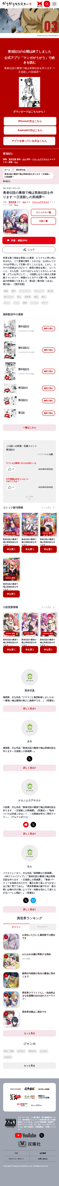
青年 (13, 291)
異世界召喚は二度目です (34, 1012)
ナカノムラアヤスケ (40, 159)
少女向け (8, 1057)
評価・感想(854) (19, 240)
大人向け (44, 1051)
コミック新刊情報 (13, 507)
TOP (16, 1153)
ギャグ (45, 303)
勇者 (6, 291)
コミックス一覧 (43, 212)
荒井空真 (12, 159)
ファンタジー (25, 291)
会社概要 (43, 1153)
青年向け (32, 1051)
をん (16, 162)
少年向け (21, 1051)
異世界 (28, 297)
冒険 (25, 303)
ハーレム (34, 303)
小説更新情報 (10, 607)
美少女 (50, 291)
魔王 (36, 297)
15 (13, 469)
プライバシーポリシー (16, 1159)
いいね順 (49, 454)
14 (13, 487)
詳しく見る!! (29, 708)
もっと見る (30, 496)
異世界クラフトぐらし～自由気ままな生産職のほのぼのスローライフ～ (38, 995)
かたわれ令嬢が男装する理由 (36, 954)
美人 (19, 297)
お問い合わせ (43, 1159)
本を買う (11, 549)
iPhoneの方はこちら (30, 121)
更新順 (40, 454)
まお (24, 159)
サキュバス (39, 291)
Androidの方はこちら (30, 130)
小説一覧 (43, 221)
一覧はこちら (29, 427)
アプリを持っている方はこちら (29, 141)
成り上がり (9, 297)
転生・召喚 (9, 1051)
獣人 (44, 297)
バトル (16, 303)
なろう (7, 303)
